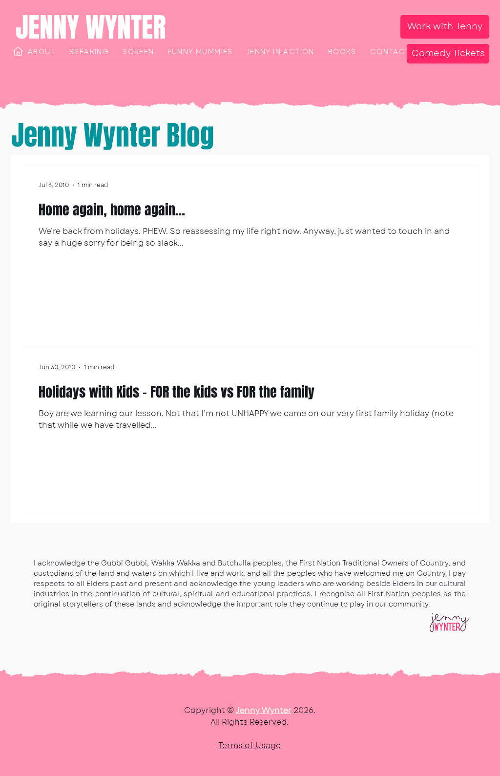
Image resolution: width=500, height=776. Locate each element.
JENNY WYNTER (91, 27)
